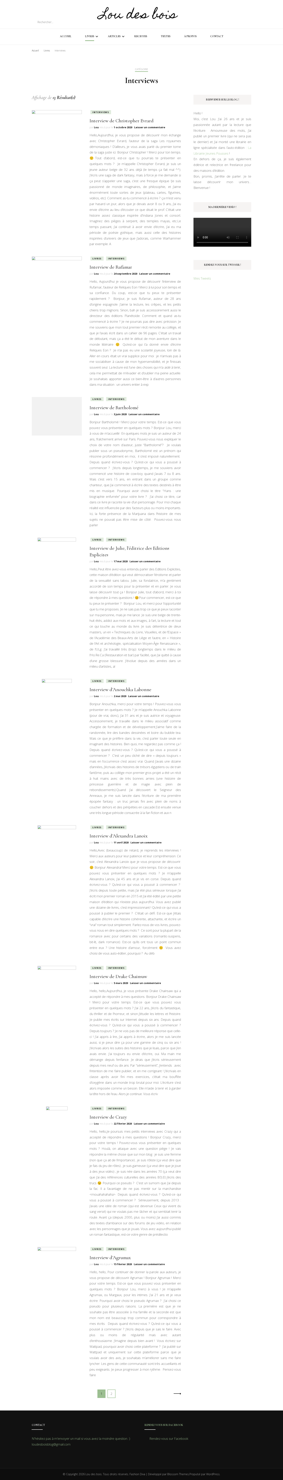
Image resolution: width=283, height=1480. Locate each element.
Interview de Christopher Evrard (122, 121)
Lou (96, 127)
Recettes (140, 36)
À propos (190, 36)
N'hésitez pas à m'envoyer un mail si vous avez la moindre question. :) (81, 1438)
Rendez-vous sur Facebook (163, 1425)
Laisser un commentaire (149, 127)
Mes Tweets (202, 278)
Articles (114, 36)
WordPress (213, 1474)
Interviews (100, 112)
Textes (165, 36)
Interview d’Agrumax (110, 1257)
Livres (89, 36)
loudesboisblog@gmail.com (51, 1444)
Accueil (65, 36)
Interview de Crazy (108, 1117)
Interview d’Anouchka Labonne (120, 689)
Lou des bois (138, 15)
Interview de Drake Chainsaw (118, 976)
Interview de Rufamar (111, 267)
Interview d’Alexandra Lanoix (118, 836)
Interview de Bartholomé (114, 408)
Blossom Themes (178, 1474)
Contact (216, 36)
